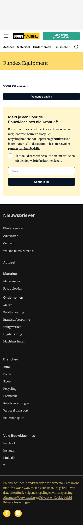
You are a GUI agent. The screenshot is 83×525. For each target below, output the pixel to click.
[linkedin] (18, 513)
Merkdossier (11, 281)
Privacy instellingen (16, 502)
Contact (8, 243)
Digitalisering (12, 334)
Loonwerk (10, 396)
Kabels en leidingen (16, 403)
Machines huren (14, 341)
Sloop (7, 381)
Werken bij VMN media (18, 250)
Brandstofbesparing (16, 319)
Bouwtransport (13, 418)
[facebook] (6, 513)
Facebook (9, 443)
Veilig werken (12, 327)
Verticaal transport (15, 410)
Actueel (9, 262)
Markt (7, 305)
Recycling (9, 389)
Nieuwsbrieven (19, 215)
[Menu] (6, 36)
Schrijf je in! (41, 181)
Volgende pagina (41, 96)
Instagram (10, 450)
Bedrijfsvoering (13, 312)
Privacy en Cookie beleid (55, 497)
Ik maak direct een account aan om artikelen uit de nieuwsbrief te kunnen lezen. (45, 158)
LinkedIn (9, 458)
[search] (76, 47)
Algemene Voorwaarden (19, 497)
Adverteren (10, 235)
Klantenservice (13, 228)
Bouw (7, 374)
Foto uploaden (12, 288)
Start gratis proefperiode (61, 36)
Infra (6, 367)
